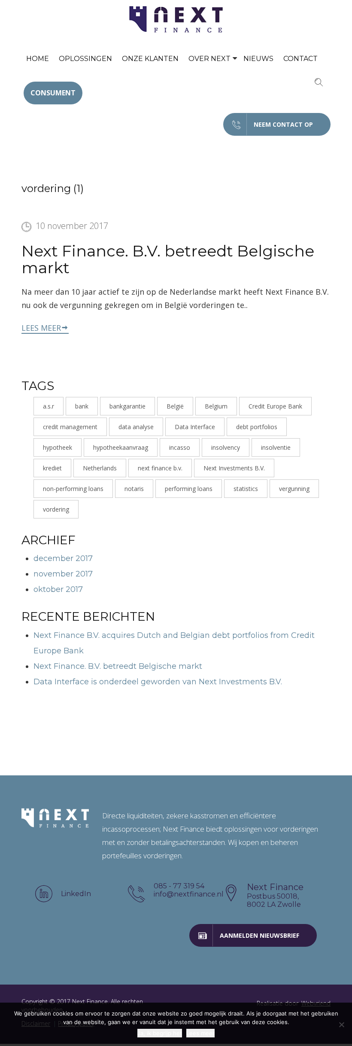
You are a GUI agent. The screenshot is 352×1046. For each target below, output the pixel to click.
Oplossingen (85, 59)
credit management (70, 427)
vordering (56, 509)
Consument (53, 93)
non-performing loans (73, 489)
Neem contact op (283, 124)
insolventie (276, 447)
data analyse (136, 427)
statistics (246, 489)
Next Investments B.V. (234, 468)
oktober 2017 (58, 589)
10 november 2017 (72, 226)
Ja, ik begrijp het (159, 1033)
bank (81, 406)
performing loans (188, 489)
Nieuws (258, 59)
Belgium (216, 406)
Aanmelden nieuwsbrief (259, 935)
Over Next (209, 59)
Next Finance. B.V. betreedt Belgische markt (167, 259)
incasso (179, 447)
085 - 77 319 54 (179, 886)
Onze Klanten (150, 59)
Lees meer (41, 328)
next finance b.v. (160, 468)
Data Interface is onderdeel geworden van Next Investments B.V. (157, 681)
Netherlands (100, 468)
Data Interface (195, 427)
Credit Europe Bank (275, 406)
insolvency (225, 447)
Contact (300, 59)
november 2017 (63, 574)
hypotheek (57, 447)
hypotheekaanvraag (120, 447)
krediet (52, 468)
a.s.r (48, 406)
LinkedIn (76, 894)
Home (37, 59)
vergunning (294, 489)
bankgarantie (127, 406)
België (175, 406)
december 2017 (63, 558)
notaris (134, 489)
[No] (341, 1024)
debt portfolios (256, 427)
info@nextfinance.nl (187, 894)
